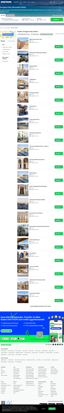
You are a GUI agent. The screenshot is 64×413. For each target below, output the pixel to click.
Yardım (52, 386)
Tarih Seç (58, 46)
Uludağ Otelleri (45, 350)
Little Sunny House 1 (34, 119)
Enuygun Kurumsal (30, 381)
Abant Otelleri (11, 352)
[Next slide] (26, 43)
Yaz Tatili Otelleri (19, 361)
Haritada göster (8, 34)
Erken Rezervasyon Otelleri (20, 359)
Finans (2, 381)
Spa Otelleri (38, 359)
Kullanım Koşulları (54, 394)
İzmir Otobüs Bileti (29, 372)
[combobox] (11, 20)
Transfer (52, 367)
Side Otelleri (24, 350)
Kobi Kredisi (3, 389)
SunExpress (3, 372)
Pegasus (2, 370)
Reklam (39, 388)
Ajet (1, 373)
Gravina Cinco (32, 106)
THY (1, 369)
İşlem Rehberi (53, 388)
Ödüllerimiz (40, 393)
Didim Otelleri (31, 350)
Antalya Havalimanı (54, 372)
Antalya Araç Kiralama (42, 373)
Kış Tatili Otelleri (11, 361)
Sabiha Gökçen (53, 369)
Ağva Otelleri (51, 350)
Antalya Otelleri (16, 370)
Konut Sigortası (16, 391)
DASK (14, 393)
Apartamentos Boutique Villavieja (38, 52)
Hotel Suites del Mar (34, 293)
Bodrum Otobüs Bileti (30, 373)
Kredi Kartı (3, 391)
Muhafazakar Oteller (31, 359)
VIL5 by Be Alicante (34, 92)
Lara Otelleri (25, 354)
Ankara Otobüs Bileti (30, 370)
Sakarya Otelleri (4, 352)
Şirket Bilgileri (40, 386)
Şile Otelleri (56, 352)
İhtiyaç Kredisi (3, 383)
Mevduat (2, 393)
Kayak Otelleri (3, 361)
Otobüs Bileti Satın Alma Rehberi (32, 378)
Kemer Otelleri (18, 350)
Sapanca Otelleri (11, 354)
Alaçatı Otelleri (3, 354)
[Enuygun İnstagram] (55, 345)
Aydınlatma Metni (54, 393)
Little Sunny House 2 (34, 239)
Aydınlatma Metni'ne (6, 409)
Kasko (14, 383)
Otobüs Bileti (29, 367)
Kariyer (39, 389)
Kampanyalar (53, 385)
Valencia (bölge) (7, 27)
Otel (2, 27)
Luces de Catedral (33, 266)
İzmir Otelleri (15, 373)
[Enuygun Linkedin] (60, 345)
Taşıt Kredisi (3, 388)
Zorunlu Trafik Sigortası (17, 385)
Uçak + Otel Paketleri (17, 378)
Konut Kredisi (3, 386)
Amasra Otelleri (27, 352)
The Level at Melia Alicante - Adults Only (39, 146)
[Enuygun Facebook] (53, 345)
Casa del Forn (32, 253)
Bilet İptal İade (53, 391)
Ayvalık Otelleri (35, 352)
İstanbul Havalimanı (54, 370)
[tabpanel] (32, 20)
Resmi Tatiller (53, 389)
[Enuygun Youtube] (62, 345)
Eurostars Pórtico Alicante (35, 213)
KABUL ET (52, 408)
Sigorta (15, 381)
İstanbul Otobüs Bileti (30, 369)
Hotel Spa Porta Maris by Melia (37, 199)
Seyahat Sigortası (16, 386)
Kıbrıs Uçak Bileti (4, 375)
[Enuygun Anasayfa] (6, 2)
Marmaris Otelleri (16, 375)
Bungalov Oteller (55, 359)
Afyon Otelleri (18, 354)
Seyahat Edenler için (30, 383)
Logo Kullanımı (41, 391)
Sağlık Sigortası (16, 388)
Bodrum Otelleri (16, 372)
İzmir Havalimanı (54, 373)
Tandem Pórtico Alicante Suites (37, 280)
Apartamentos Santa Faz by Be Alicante (39, 226)
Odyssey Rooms (33, 66)
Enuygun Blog (53, 383)
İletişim (39, 385)
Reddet (20, 409)
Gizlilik (52, 396)
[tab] (3, 15)
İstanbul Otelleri (16, 369)
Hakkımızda (40, 383)
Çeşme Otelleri (11, 350)
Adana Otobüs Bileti (29, 375)
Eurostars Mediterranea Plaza (36, 159)
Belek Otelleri (41, 352)
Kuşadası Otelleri (49, 352)
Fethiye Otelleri (16, 376)
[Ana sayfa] (0, 27)
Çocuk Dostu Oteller (46, 359)
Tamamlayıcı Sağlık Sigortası (18, 389)
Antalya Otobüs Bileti (30, 376)
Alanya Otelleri (4, 350)
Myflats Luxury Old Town (35, 39)
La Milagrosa (32, 79)
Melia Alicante (33, 173)
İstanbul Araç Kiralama (42, 369)
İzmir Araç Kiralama (42, 372)
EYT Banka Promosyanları (6, 385)
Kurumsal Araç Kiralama (42, 376)
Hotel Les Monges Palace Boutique (38, 186)
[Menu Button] (57, 2)
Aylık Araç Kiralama (41, 375)
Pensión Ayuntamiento (35, 133)
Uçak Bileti (3, 367)
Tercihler (43, 408)
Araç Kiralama (41, 367)
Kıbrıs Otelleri (37, 350)
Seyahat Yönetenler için (30, 385)
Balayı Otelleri (3, 359)
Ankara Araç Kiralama (42, 370)
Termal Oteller (10, 359)
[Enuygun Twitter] (57, 345)
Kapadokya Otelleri (19, 352)
